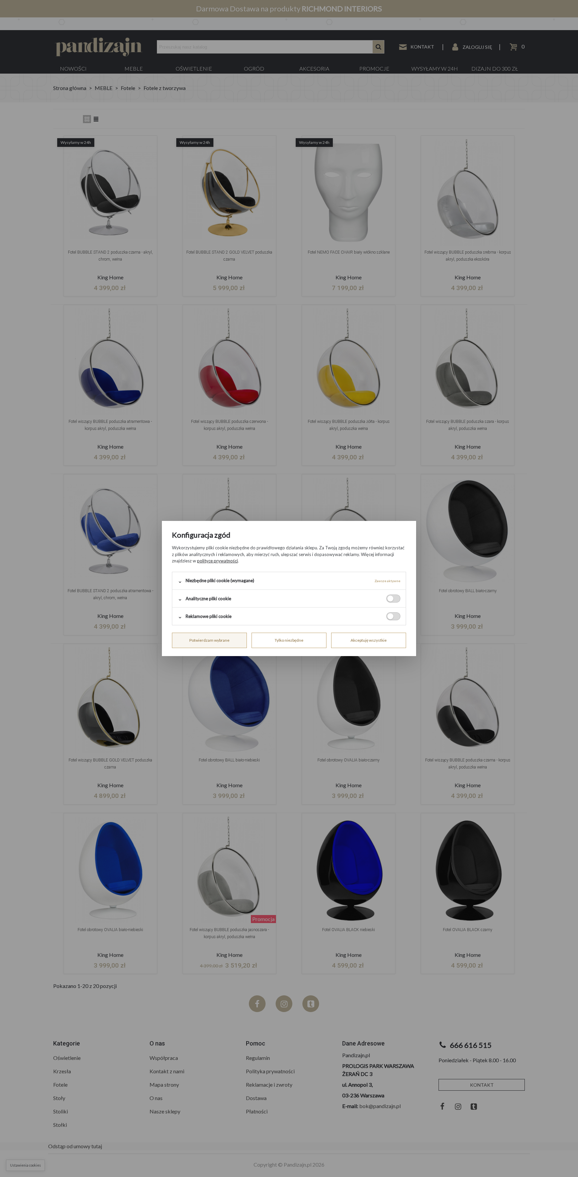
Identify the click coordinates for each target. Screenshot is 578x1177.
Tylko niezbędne (289, 640)
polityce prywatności (217, 560)
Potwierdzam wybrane (209, 640)
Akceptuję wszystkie (369, 640)
